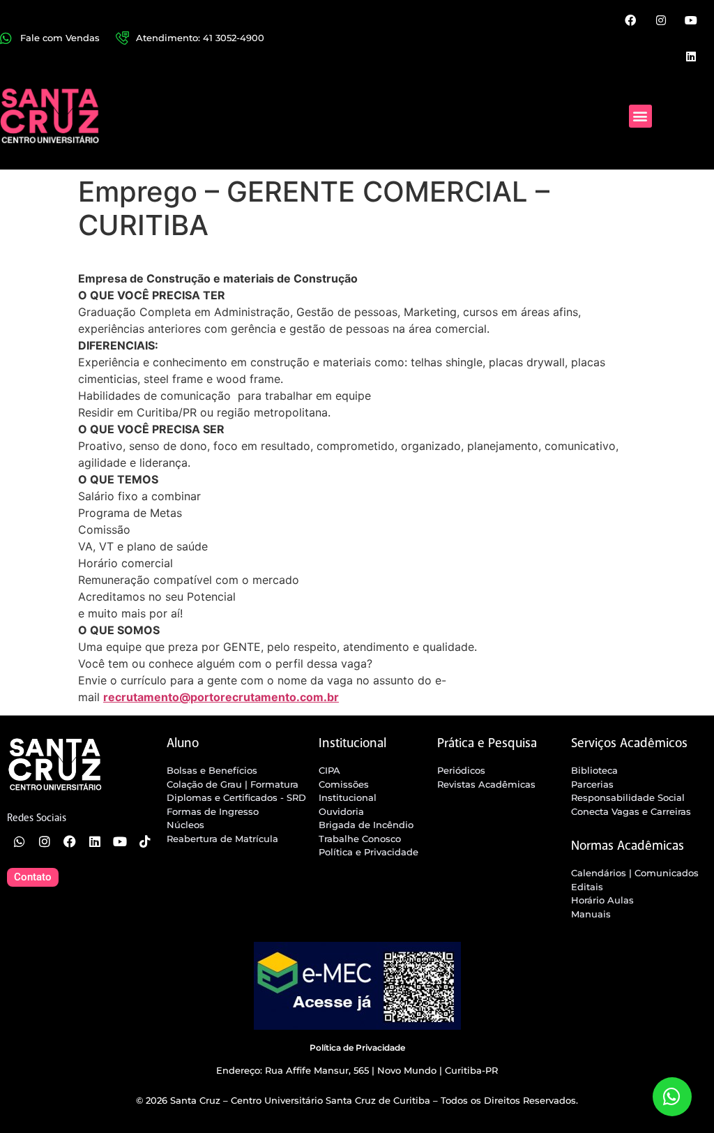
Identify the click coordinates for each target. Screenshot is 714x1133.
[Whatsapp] (19, 841)
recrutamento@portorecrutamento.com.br (221, 697)
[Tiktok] (145, 841)
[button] (640, 116)
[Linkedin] (691, 56)
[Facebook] (630, 20)
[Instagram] (660, 20)
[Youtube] (691, 20)
